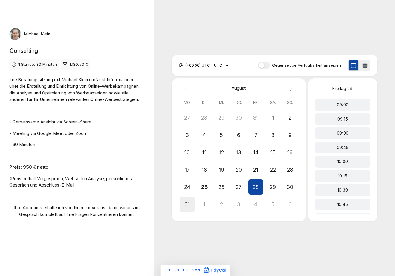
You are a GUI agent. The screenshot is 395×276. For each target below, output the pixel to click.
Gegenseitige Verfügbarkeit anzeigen (306, 65)
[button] (256, 187)
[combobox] (185, 65)
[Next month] (290, 88)
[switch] (264, 65)
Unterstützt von (183, 270)
